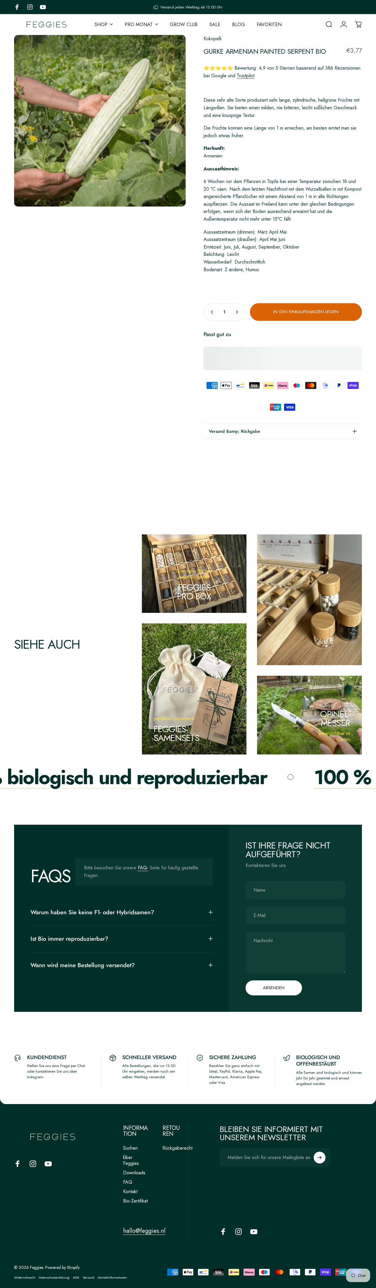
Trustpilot (245, 75)
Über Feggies (131, 1160)
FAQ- (143, 867)
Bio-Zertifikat (135, 1201)
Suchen (130, 1148)
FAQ (127, 1182)
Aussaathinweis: (221, 168)
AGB (76, 1277)
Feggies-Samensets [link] (176, 733)
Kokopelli (212, 38)
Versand (88, 1277)
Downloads (134, 1173)
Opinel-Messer (335, 718)
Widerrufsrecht (24, 1277)
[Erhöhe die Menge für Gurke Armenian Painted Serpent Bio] (238, 312)
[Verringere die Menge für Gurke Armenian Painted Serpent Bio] (210, 312)
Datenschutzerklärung (54, 1277)
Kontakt (130, 1192)
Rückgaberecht (177, 1148)
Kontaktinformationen (112, 1277)
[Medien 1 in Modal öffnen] (100, 121)
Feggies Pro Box (194, 592)
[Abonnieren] (319, 1157)
